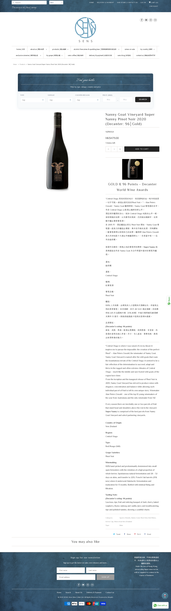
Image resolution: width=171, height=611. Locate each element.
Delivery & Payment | (100, 55)
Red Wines (152, 518)
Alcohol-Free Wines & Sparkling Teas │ (95, 49)
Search (143, 99)
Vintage (51, 95)
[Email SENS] (155, 20)
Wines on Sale (130, 49)
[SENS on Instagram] (150, 20)
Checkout (153, 6)
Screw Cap (109, 521)
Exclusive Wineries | (27, 55)
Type (22, 95)
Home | (21, 49)
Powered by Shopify (106, 597)
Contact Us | (145, 55)
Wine (121, 525)
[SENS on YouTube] (146, 20)
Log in (143, 2)
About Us (78, 592)
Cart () (154, 2)
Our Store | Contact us (127, 2)
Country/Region (82, 95)
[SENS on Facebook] (141, 20)
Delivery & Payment (105, 2)
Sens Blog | (124, 55)
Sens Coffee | (75, 55)
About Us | (37, 49)
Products (22, 64)
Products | (59, 49)
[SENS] (85, 30)
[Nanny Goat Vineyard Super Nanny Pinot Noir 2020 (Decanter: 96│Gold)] (57, 152)
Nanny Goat (135, 518)
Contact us (110, 592)
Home (91, 2)
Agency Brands (124, 518)
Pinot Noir (144, 518)
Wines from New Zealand (123, 521)
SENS (66, 597)
